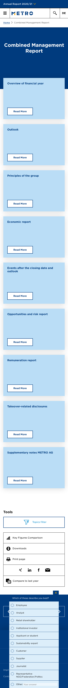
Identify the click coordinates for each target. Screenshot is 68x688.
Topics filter (39, 522)
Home (6, 22)
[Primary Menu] (5, 13)
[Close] (56, 593)
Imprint (7, 670)
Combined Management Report (31, 22)
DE (64, 13)
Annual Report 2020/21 (17, 4)
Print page (19, 559)
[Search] (55, 13)
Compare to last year (25, 581)
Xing (20, 569)
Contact (7, 676)
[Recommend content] (47, 569)
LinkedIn (29, 569)
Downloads (19, 548)
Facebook (38, 569)
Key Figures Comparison (28, 537)
